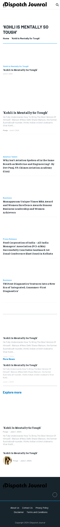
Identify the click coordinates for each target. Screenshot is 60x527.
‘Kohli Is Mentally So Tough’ (16, 66)
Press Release (10, 239)
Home (6, 38)
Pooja (5, 130)
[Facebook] (55, 494)
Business (7, 198)
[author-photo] (8, 460)
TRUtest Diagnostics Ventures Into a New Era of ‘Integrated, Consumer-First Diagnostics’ (29, 287)
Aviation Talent (10, 157)
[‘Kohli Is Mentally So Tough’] (30, 55)
